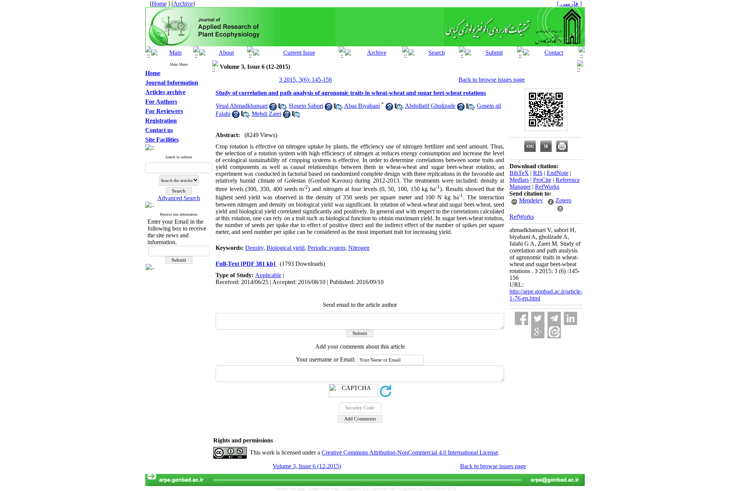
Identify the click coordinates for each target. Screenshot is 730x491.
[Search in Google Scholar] (273, 108)
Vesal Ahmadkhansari (242, 106)
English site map (324, 488)
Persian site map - (291, 488)
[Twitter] (537, 318)
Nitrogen (359, 248)
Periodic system (326, 248)
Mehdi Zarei (266, 114)
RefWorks (547, 186)
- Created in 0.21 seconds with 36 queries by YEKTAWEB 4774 (398, 488)
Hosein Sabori (306, 106)
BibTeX (519, 173)
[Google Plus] (537, 331)
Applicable (268, 275)
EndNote (557, 173)
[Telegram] (554, 318)
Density (254, 248)
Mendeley (531, 200)
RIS (538, 173)
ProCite (542, 180)
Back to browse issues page (492, 79)
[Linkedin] (570, 318)
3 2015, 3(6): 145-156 (305, 79)
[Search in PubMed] (282, 108)
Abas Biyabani (362, 106)
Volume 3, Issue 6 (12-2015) (307, 466)
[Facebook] (521, 318)
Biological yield (286, 248)
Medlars (519, 180)
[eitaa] (554, 331)
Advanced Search (178, 198)
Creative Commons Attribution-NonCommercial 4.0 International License (410, 452)
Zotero (563, 200)
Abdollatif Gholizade (430, 106)
